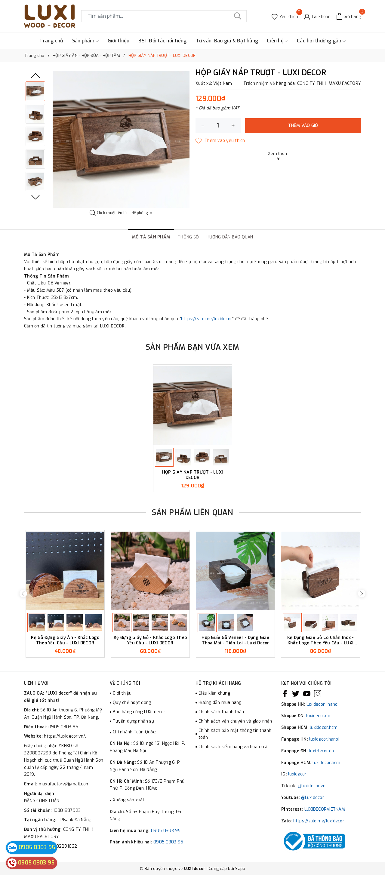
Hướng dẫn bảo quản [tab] (230, 237)
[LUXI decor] (49, 16)
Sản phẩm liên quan (192, 512)
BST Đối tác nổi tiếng (162, 41)
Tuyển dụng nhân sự (133, 721)
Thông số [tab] (188, 237)
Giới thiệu (119, 41)
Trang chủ (51, 41)
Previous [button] (35, 75)
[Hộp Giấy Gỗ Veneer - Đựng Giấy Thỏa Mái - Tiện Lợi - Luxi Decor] (235, 571)
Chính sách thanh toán (221, 712)
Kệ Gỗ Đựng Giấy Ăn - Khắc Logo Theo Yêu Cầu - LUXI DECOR (65, 640)
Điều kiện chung (214, 693)
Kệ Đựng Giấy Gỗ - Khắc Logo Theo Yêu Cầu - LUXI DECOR (150, 640)
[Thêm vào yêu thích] (220, 140)
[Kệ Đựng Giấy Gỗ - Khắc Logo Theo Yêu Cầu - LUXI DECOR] (150, 571)
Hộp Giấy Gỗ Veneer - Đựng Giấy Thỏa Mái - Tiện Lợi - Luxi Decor (235, 640)
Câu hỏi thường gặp (320, 41)
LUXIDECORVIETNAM (324, 809)
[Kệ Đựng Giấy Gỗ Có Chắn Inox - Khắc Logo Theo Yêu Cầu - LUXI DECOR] (320, 571)
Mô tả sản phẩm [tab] (151, 237)
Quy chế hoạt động (132, 702)
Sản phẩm (84, 41)
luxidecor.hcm (323, 727)
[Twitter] (295, 693)
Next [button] (35, 197)
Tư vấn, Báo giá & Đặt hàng (227, 41)
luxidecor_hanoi (322, 704)
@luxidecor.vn (311, 786)
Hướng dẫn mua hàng (220, 702)
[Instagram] (317, 693)
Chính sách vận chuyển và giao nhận (235, 721)
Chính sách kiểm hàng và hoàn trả (233, 747)
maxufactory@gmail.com (64, 784)
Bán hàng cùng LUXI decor (139, 712)
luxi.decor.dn (321, 751)
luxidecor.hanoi (324, 739)
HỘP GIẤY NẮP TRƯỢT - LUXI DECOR (192, 475)
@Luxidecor (312, 797)
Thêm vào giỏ (303, 125)
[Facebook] (284, 693)
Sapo (240, 868)
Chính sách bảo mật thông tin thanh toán (235, 734)
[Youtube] (306, 693)
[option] (121, 139)
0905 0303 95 (166, 831)
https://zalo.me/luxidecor (206, 319)
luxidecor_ (299, 774)
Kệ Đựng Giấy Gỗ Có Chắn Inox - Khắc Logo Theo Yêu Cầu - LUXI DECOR (320, 640)
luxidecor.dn (318, 716)
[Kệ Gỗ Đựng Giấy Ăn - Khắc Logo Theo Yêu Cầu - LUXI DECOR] (65, 571)
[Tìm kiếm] (237, 16)
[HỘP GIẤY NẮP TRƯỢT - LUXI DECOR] (192, 405)
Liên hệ (276, 41)
